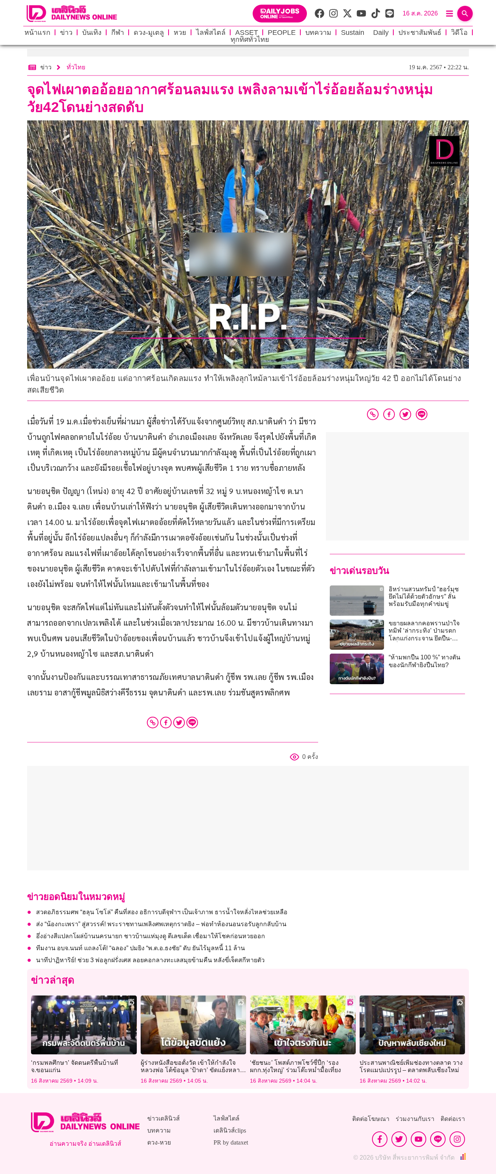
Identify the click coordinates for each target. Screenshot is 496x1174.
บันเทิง (92, 32)
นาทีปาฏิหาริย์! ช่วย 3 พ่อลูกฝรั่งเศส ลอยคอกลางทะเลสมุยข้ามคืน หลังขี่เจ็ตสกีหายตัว (150, 960)
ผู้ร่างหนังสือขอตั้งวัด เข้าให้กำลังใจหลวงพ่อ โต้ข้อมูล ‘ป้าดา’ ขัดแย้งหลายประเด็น (192, 1070)
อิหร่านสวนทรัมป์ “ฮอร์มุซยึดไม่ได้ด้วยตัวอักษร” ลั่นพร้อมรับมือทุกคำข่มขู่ (424, 596)
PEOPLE (282, 32)
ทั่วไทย (76, 67)
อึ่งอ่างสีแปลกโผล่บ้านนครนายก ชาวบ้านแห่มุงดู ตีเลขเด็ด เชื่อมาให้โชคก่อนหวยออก (150, 936)
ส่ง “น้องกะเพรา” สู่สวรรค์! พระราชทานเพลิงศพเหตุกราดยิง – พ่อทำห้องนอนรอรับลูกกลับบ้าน (161, 924)
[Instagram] (457, 1139)
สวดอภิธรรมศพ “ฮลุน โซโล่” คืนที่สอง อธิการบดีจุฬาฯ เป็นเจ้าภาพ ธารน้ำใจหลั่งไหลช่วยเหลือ (162, 912)
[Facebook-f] (380, 1139)
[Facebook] (166, 722)
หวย (180, 32)
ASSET (246, 32)
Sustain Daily (365, 32)
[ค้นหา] (465, 13)
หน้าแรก (37, 32)
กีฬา (117, 32)
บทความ (318, 32)
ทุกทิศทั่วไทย (250, 39)
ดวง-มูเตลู (149, 32)
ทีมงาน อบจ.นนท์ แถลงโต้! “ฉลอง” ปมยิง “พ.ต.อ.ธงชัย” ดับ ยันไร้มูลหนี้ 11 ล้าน (140, 948)
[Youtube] (418, 1139)
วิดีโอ (459, 32)
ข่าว (66, 32)
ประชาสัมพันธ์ (419, 32)
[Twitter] (179, 722)
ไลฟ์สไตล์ (211, 32)
